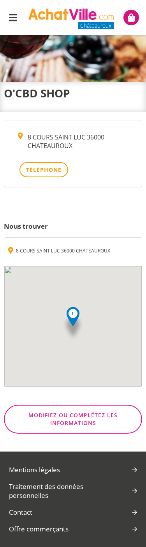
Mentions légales (34, 469)
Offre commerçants (39, 528)
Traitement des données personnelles (46, 491)
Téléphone (44, 169)
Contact (20, 512)
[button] (73, 324)
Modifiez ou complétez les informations (73, 419)
